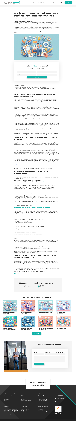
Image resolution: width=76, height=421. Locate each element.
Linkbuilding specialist (42, 412)
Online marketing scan (8, 398)
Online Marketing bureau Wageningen (11, 411)
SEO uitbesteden (42, 286)
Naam (35, 352)
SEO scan (6, 400)
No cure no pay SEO (25, 401)
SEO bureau (41, 285)
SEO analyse (6, 401)
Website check (24, 412)
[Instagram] (61, 413)
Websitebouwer (24, 410)
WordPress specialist (25, 411)
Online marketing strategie (9, 396)
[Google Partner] (63, 408)
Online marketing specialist (43, 407)
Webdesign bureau (25, 409)
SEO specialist (23, 285)
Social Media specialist (42, 411)
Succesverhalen (41, 2)
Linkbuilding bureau (25, 399)
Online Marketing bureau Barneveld (11, 410)
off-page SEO (23, 244)
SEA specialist (40, 410)
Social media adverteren (43, 400)
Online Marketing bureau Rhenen (10, 409)
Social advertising (41, 396)
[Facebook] (58, 413)
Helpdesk (59, 396)
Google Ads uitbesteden (43, 395)
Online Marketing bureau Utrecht (10, 414)
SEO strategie (6, 399)
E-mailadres (47, 352)
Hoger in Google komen (26, 287)
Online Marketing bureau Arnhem (10, 412)
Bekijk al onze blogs (19, 273)
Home (28, 2)
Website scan (23, 414)
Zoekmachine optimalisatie (44, 287)
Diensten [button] (33, 2)
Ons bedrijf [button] (55, 2)
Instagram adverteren (42, 399)
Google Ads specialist (42, 414)
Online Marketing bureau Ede (10, 407)
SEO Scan (68, 2)
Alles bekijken (36, 333)
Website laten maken (25, 407)
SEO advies (23, 398)
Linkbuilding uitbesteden (26, 286)
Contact (61, 2)
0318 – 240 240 (60, 395)
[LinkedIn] (56, 413)
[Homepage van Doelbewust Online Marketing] (11, 2)
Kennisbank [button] (48, 2)
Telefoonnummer (59, 352)
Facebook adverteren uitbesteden (45, 398)
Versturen (37, 77)
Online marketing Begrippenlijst (10, 395)
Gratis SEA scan (41, 401)
